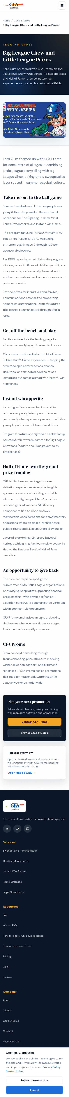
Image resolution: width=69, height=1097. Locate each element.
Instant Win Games (14, 871)
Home (6, 20)
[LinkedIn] (7, 829)
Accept (34, 1090)
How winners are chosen (17, 946)
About (6, 1000)
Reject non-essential (34, 1080)
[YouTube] (17, 829)
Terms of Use (14, 1071)
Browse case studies (34, 732)
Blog (5, 966)
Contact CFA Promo (34, 721)
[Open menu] (62, 5)
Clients (7, 1010)
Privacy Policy (52, 1067)
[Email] (28, 829)
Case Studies (22, 20)
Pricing (7, 956)
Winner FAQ (10, 925)
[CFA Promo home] (13, 5)
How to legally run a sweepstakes (23, 935)
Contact (8, 1031)
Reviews (8, 977)
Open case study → (22, 773)
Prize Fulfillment (12, 881)
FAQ (5, 915)
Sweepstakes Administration (20, 850)
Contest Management (16, 861)
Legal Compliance (13, 892)
